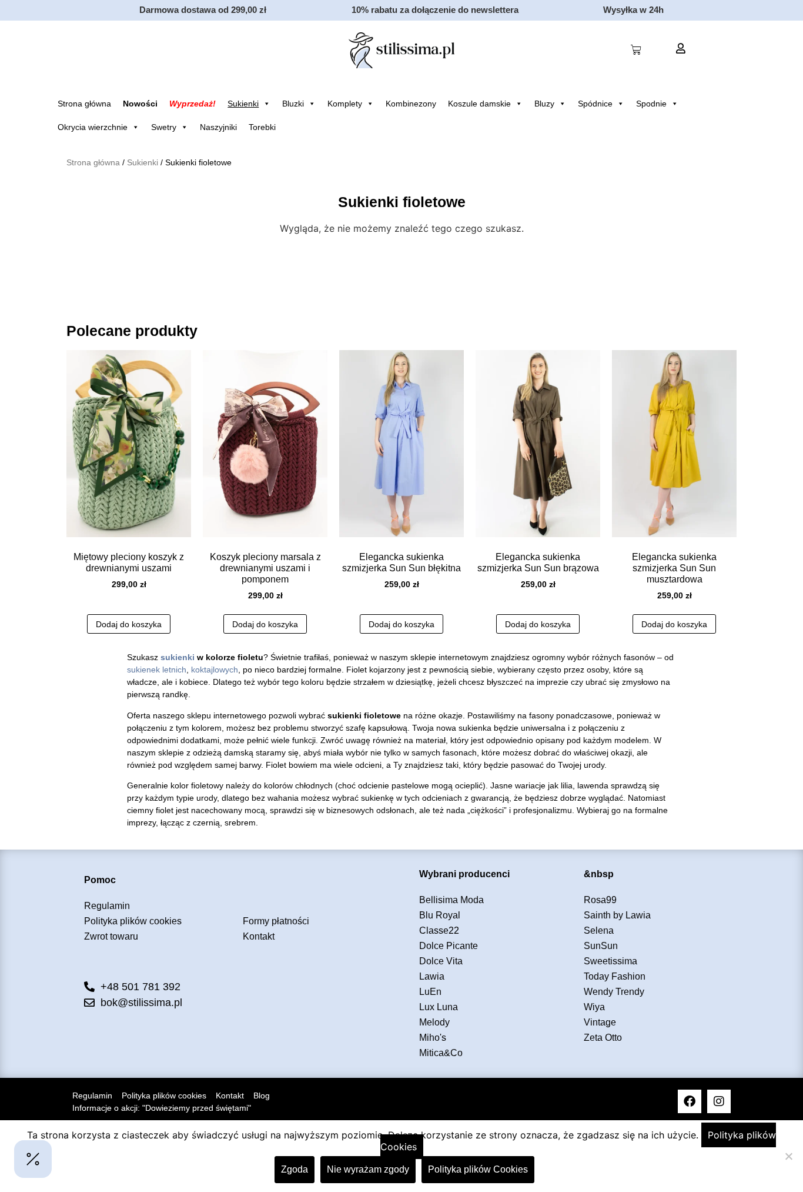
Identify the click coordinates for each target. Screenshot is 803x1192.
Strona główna (84, 103)
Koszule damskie (479, 103)
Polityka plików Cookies (478, 1169)
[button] (33, 1159)
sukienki (177, 657)
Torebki (262, 127)
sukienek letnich (156, 669)
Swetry (163, 127)
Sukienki (243, 103)
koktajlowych (214, 669)
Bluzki (293, 103)
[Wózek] (636, 50)
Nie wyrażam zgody (368, 1169)
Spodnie (651, 103)
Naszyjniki (218, 127)
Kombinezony (411, 103)
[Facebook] (689, 1101)
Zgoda (294, 1169)
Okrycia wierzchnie (93, 127)
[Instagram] (719, 1101)
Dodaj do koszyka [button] (129, 624)
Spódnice (595, 103)
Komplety (344, 103)
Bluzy (544, 103)
